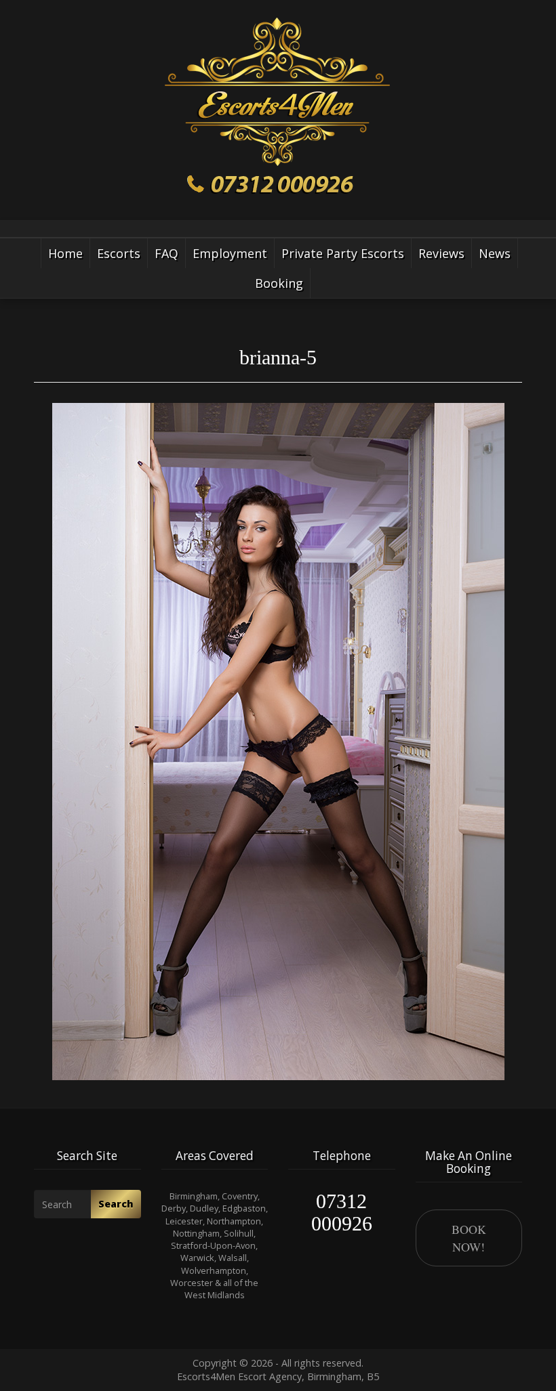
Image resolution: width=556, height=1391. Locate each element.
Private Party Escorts (342, 253)
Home (65, 253)
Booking (279, 283)
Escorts (118, 253)
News (495, 253)
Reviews (441, 253)
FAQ (166, 253)
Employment (230, 253)
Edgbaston (244, 1208)
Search (116, 1203)
